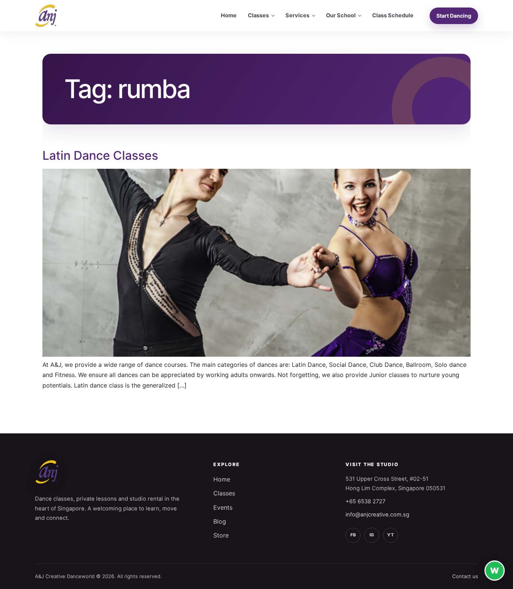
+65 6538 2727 (365, 501)
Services (297, 15)
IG (372, 535)
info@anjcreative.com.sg (377, 514)
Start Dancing (453, 15)
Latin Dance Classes (100, 155)
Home (229, 15)
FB (353, 535)
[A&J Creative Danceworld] (46, 15)
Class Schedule (392, 15)
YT (390, 535)
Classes (258, 15)
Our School (341, 15)
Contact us (465, 576)
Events (222, 507)
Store (221, 535)
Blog (219, 521)
